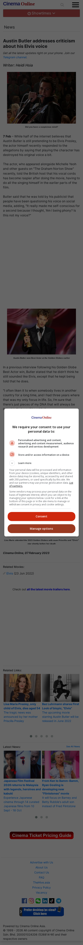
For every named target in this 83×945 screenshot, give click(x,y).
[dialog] (41, 472)
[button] (41, 463)
